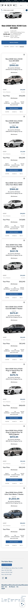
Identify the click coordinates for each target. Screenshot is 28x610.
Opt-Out (19, 600)
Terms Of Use (9, 600)
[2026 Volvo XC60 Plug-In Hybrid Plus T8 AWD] (14, 390)
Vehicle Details (14, 42)
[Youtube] (6, 577)
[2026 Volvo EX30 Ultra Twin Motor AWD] (14, 204)
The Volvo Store (2, 600)
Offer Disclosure (14, 72)
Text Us (21, 111)
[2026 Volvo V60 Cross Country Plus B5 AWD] (14, 266)
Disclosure (22, 46)
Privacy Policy (5, 600)
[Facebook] (2, 577)
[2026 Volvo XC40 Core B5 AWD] (14, 80)
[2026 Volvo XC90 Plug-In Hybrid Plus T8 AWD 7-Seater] (14, 452)
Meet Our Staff (3, 586)
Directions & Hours (12, 586)
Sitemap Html (12, 600)
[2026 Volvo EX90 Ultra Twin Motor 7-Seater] (14, 514)
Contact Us (7, 564)
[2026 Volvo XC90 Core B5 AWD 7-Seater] (14, 328)
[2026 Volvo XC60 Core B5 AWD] (14, 142)
